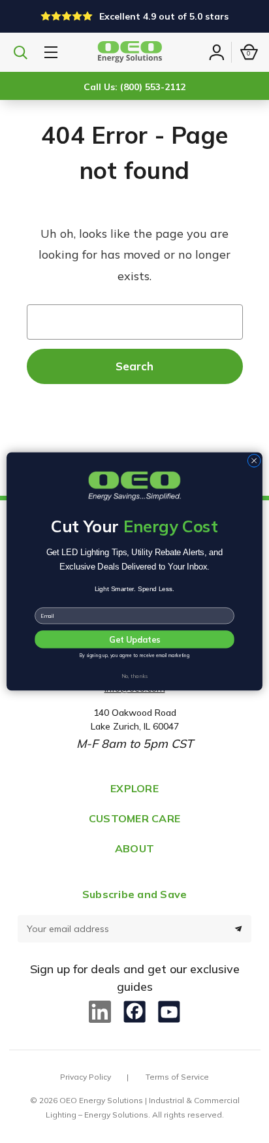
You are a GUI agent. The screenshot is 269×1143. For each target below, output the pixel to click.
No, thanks (134, 676)
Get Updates (134, 640)
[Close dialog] (254, 461)
